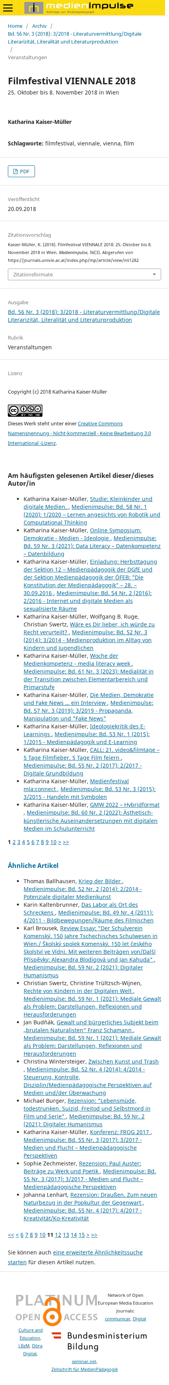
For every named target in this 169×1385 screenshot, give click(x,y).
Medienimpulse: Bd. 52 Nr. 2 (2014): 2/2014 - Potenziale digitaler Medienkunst (83, 892)
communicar (117, 1318)
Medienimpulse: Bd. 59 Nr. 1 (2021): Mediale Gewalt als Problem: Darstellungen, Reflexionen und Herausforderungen (92, 1006)
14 (74, 1234)
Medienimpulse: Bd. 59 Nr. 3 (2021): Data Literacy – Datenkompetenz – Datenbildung (92, 545)
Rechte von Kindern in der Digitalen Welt (78, 991)
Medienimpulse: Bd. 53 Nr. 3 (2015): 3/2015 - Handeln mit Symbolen (90, 793)
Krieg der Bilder (100, 881)
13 (66, 1234)
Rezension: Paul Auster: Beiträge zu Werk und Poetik (82, 1167)
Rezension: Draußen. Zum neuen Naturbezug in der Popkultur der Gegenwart (90, 1198)
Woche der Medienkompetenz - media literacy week (78, 659)
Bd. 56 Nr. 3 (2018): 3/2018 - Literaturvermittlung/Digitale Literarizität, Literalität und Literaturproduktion (74, 37)
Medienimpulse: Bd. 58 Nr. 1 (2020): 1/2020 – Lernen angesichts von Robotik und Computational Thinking (92, 514)
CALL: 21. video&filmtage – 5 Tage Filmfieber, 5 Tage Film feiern (92, 753)
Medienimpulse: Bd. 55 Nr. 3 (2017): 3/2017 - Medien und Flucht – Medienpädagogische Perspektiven (83, 1147)
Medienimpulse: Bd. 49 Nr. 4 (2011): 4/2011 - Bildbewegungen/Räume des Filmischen (89, 916)
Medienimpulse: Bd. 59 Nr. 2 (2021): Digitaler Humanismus (84, 1120)
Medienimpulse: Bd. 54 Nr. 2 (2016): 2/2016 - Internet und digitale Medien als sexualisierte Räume (88, 600)
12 (58, 1234)
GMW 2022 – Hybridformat (125, 804)
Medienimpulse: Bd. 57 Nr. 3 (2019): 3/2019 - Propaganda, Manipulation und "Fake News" (88, 710)
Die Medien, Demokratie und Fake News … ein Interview (89, 698)
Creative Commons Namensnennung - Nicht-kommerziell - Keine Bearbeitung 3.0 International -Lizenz (79, 433)
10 (53, 842)
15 (82, 1234)
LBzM (23, 1346)
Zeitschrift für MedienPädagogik (84, 1369)
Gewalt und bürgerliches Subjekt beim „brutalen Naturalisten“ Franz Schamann (91, 1026)
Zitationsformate (33, 274)
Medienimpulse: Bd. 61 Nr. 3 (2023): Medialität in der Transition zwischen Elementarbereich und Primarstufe (89, 679)
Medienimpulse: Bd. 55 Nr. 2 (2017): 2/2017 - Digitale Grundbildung (83, 769)
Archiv (39, 25)
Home (15, 25)
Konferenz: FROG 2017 (120, 1132)
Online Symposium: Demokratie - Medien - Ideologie (82, 534)
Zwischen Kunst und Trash (123, 1061)
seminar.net (84, 1361)
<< (11, 1234)
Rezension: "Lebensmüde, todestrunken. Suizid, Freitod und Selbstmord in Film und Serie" (87, 1108)
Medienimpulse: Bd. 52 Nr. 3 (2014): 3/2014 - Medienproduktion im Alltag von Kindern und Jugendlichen (88, 640)
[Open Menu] (8, 8)
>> (66, 842)
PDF (24, 171)
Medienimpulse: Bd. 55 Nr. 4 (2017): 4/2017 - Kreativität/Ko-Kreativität (83, 1214)
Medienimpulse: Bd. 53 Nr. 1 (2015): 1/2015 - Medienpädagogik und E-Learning (87, 738)
